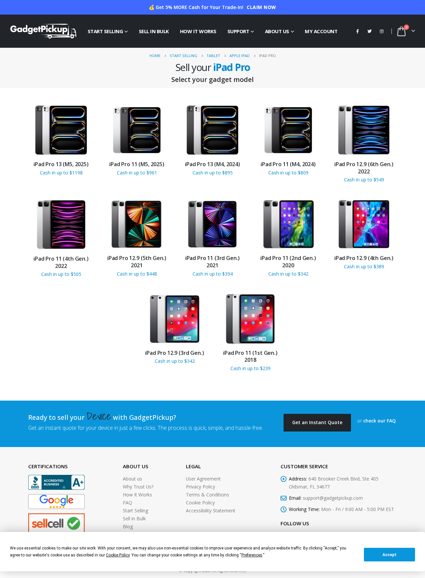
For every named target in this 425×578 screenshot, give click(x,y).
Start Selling (105, 31)
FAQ (127, 502)
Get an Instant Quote (317, 422)
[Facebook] (358, 31)
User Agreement (203, 479)
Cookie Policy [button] (117, 555)
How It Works (198, 31)
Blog (128, 526)
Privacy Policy (200, 486)
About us (132, 479)
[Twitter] (370, 31)
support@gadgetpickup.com (333, 498)
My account (321, 31)
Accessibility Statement (210, 510)
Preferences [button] (251, 555)
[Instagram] (381, 31)
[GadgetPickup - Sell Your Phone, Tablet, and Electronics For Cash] (43, 31)
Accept (389, 554)
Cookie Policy (200, 502)
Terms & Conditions (207, 494)
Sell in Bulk (154, 31)
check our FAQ (379, 420)
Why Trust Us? (138, 486)
